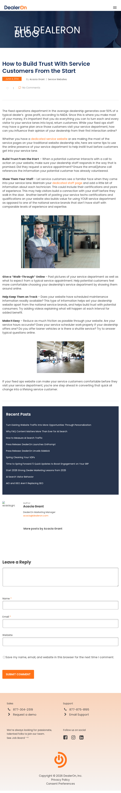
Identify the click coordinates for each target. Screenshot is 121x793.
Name (7, 598)
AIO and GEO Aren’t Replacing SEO (24, 483)
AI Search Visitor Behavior (20, 476)
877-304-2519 (22, 709)
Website (7, 635)
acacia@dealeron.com (35, 515)
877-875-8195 (79, 709)
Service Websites (57, 79)
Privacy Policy (60, 780)
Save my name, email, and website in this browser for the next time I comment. (60, 657)
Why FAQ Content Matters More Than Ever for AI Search (36, 431)
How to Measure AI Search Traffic (24, 437)
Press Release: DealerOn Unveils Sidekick (28, 450)
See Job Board (16, 738)
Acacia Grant (37, 79)
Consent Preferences (60, 784)
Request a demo (24, 715)
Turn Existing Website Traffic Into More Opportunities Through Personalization (48, 425)
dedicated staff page (67, 183)
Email (6, 617)
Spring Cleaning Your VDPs (20, 457)
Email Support (79, 715)
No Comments (31, 87)
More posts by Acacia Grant (42, 529)
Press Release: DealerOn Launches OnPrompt (31, 444)
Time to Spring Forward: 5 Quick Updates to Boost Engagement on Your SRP (47, 463)
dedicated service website (49, 139)
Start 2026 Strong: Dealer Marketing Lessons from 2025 (36, 470)
